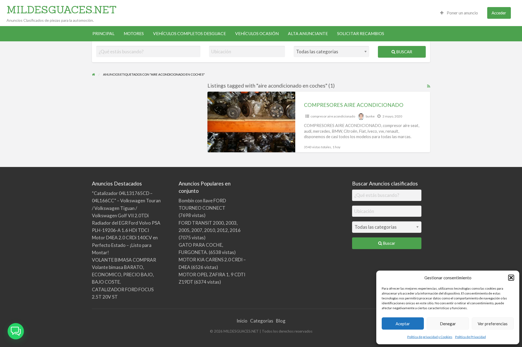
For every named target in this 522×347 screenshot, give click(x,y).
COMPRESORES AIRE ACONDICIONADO (353, 105)
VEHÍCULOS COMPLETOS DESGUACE (189, 33)
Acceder (499, 12)
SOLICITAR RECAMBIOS (360, 33)
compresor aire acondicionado (332, 116)
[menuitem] (459, 13)
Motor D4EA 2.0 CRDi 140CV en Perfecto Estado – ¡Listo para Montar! (125, 245)
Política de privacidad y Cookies (429, 337)
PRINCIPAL (103, 33)
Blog (280, 321)
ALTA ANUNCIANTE (308, 33)
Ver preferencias (493, 323)
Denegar (448, 323)
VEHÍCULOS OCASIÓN (257, 33)
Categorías (261, 321)
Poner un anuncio (462, 12)
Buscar (403, 51)
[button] (511, 277)
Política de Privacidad (470, 337)
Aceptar (403, 323)
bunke (370, 116)
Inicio (242, 321)
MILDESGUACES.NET (62, 9)
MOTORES (134, 33)
